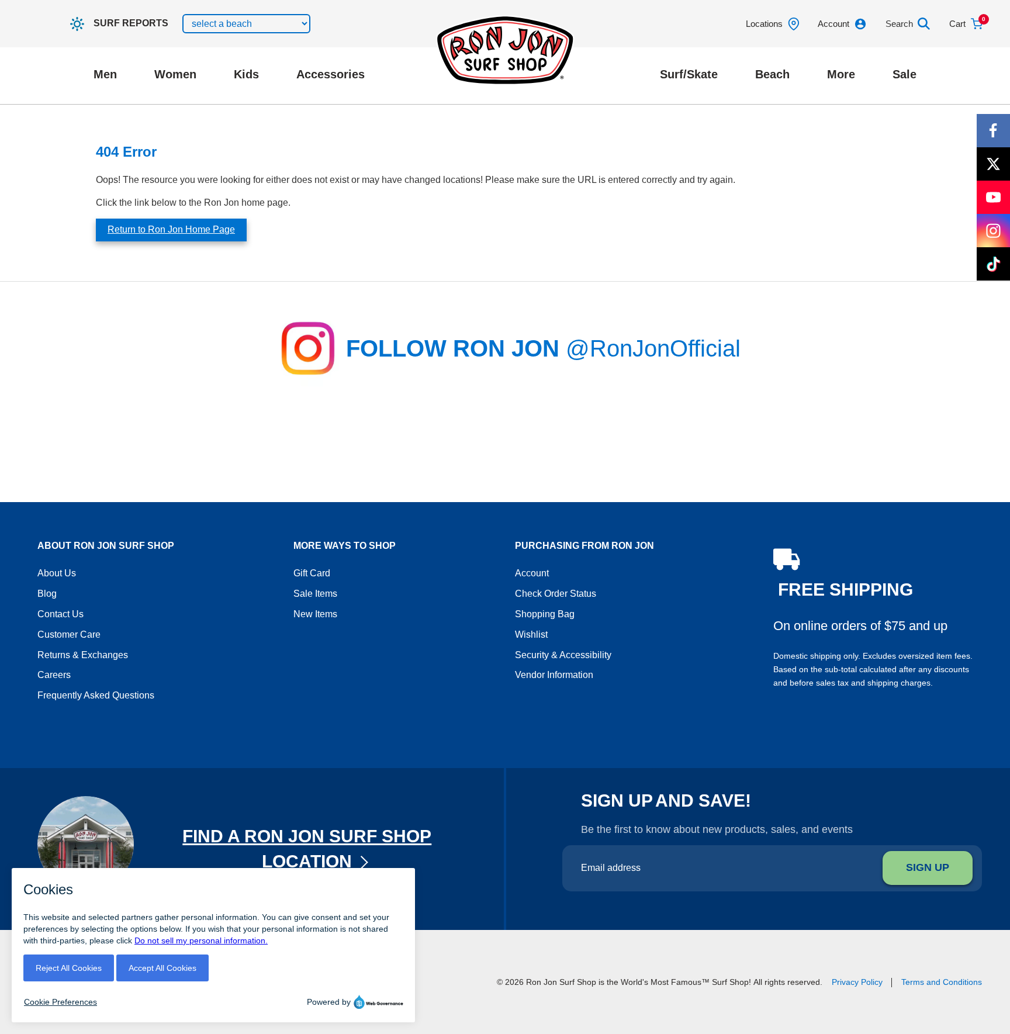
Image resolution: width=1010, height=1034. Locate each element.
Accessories (330, 74)
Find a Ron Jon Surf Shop (306, 848)
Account (532, 573)
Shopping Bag (545, 614)
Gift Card (311, 573)
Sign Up (927, 867)
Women (175, 74)
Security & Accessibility (563, 655)
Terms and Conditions (941, 982)
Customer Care (69, 634)
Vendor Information (554, 675)
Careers (54, 675)
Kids (246, 74)
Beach (772, 74)
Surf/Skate (689, 74)
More (841, 74)
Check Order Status (555, 594)
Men (105, 74)
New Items (315, 614)
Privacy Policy (857, 982)
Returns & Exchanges (82, 655)
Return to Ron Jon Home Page (171, 229)
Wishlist (531, 634)
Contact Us (60, 614)
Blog (47, 594)
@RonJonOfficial (653, 348)
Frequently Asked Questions (95, 695)
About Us (56, 573)
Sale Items (315, 594)
